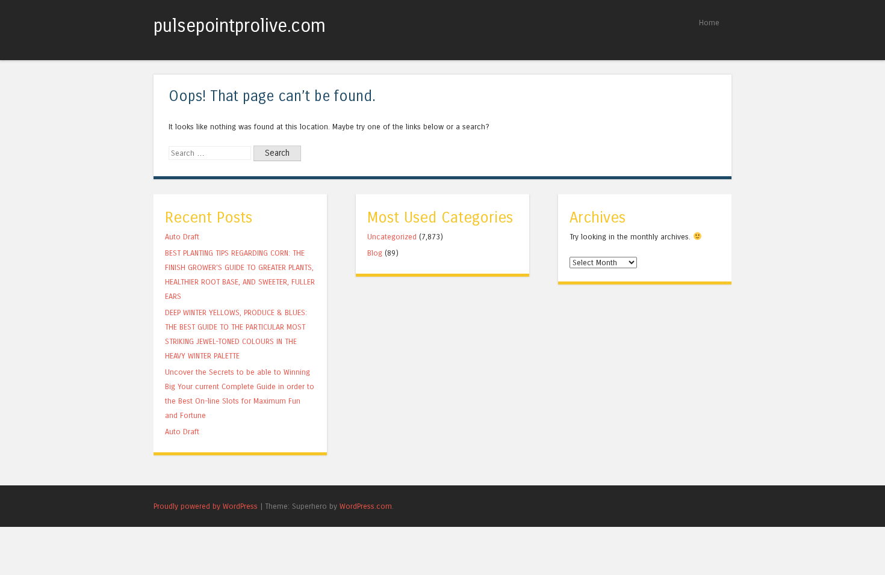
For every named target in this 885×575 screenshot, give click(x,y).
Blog (374, 252)
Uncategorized (392, 236)
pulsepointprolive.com (240, 26)
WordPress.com (366, 506)
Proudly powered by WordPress (206, 506)
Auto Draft (182, 236)
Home (709, 22)
